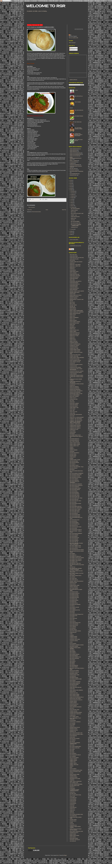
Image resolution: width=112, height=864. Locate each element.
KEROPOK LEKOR (73, 582)
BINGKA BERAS (73, 307)
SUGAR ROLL (72, 792)
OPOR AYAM (72, 688)
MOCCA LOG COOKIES (74, 670)
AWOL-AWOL (72, 279)
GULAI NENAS (72, 430)
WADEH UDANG (73, 834)
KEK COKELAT (72, 463)
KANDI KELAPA (73, 456)
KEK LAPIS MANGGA (74, 513)
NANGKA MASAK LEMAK (74, 674)
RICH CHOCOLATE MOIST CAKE (77, 213)
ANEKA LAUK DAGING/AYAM (35, 200)
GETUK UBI (72, 415)
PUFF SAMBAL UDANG (74, 716)
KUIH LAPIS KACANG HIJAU (75, 622)
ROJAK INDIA (72, 737)
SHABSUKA (72, 779)
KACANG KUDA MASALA (74, 452)
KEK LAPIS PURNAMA (74, 534)
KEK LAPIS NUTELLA (79, 96)
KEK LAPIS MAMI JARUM (74, 511)
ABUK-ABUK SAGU (73, 254)
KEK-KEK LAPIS (73, 168)
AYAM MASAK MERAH (74, 282)
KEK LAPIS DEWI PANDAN (75, 489)
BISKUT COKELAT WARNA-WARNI (76, 310)
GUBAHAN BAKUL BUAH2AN (75, 425)
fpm (58, 855)
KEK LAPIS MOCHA (73, 521)
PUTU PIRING (72, 724)
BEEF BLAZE (72, 302)
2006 (71, 234)
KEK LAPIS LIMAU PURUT (75, 510)
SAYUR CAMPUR (73, 768)
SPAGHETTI (72, 786)
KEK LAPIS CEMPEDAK (74, 480)
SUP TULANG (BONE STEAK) (75, 794)
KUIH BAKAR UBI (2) (74, 603)
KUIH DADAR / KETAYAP (74, 607)
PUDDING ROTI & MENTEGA (75, 713)
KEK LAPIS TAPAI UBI (74, 541)
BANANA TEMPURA (73, 298)
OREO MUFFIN (73, 691)
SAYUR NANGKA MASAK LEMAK (76, 770)
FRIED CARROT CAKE (74, 407)
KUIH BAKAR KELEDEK (74, 596)
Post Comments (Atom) (36, 211)
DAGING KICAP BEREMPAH (75, 389)
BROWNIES (72, 325)
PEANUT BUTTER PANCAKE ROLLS (77, 697)
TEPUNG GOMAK (73, 819)
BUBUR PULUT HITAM (74, 335)
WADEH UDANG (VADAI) (74, 835)
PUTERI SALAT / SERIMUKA (75, 721)
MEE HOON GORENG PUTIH (75, 657)
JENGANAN (72, 451)
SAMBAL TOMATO (73, 763)
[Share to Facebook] (45, 199)
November (73, 192)
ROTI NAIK (72, 750)
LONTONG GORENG (74, 640)
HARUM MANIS (73, 432)
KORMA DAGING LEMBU (74, 585)
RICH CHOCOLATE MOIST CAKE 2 (76, 734)
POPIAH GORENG (73, 705)
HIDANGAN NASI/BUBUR (74, 164)
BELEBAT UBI (72, 306)
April (72, 204)
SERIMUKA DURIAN (73, 777)
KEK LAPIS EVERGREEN (74, 493)
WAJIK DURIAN (73, 836)
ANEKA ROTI (72, 263)
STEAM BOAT (72, 788)
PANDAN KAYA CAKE (74, 692)
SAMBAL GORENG (73, 760)
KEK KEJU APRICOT (74, 468)
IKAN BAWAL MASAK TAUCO (75, 435)
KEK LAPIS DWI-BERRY (75, 208)
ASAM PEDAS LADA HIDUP (75, 275)
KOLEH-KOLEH (73, 583)
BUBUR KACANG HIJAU (74, 330)
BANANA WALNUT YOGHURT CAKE (76, 299)
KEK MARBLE (72, 553)
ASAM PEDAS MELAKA (75, 216)
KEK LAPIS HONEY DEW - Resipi (76, 497)
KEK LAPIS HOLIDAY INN (75, 223)
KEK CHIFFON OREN (74, 461)
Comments (72, 49)
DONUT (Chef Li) (73, 397)
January (72, 229)
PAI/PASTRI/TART (73, 175)
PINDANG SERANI (73, 701)
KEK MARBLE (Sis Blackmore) (75, 556)
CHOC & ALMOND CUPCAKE (75, 360)
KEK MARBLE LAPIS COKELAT (75, 560)
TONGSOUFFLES (74, 227)
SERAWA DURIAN (73, 775)
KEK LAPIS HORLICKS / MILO (75, 500)
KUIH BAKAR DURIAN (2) (74, 593)
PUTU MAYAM (72, 723)
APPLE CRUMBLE (73, 272)
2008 (71, 231)
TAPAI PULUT (72, 808)
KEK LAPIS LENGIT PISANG (75, 509)
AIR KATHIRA (72, 260)
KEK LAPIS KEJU (73, 504)
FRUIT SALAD (72, 408)
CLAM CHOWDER (73, 373)
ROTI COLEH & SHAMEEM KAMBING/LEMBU (76, 225)
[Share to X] (44, 199)
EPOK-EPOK (72, 401)
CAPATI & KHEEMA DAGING (75, 344)
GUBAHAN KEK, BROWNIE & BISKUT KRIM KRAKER (78, 134)
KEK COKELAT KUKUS (74, 465)
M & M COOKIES (73, 643)
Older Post (64, 209)
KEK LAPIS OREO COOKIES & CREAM (78, 128)
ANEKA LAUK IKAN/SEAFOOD (75, 154)
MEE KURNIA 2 (73, 661)
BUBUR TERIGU (73, 339)
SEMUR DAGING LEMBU (74, 774)
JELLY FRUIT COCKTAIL (74, 441)
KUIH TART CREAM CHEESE (75, 630)
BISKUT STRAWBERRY (74, 317)
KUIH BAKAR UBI (73, 601)
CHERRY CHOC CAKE (74, 356)
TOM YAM (73, 219)
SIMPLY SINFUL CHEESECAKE (76, 781)
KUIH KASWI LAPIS (73, 615)
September (73, 196)
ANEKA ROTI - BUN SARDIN (75, 264)
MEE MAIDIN (72, 662)
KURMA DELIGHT (73, 632)
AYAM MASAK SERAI (74, 285)
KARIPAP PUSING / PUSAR (75, 459)
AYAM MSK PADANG (74, 286)
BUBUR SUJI (72, 337)
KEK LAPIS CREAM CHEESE (75, 488)
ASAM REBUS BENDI (74, 278)
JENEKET (72, 447)
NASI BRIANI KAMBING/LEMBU (76, 678)
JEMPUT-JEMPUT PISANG (75, 444)
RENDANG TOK (73, 731)
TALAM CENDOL (73, 799)
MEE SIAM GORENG (74, 666)
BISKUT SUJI (72, 318)
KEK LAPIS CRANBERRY (74, 486)
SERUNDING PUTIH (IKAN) (75, 778)
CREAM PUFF (72, 385)
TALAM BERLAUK (73, 797)
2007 (71, 232)
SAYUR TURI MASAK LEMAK (75, 771)
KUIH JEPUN (72, 611)
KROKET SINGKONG (74, 586)
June (72, 200)
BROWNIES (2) (73, 327)
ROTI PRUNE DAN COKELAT (75, 754)
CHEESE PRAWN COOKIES (75, 349)
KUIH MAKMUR (73, 628)
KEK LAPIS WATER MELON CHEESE (77, 549)
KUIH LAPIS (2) (73, 621)
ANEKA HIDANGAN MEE (74, 148)
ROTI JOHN (72, 745)
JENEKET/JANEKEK (73, 449)
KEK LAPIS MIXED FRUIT (74, 519)
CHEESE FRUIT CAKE (74, 348)
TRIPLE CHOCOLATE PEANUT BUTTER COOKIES (75, 829)
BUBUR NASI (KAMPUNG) (75, 332)
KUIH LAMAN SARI (73, 618)
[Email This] (42, 199)
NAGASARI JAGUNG (74, 673)
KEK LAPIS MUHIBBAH (75, 221)
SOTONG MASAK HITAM (74, 785)
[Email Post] (40, 199)
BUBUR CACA (73, 218)
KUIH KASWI (72, 612)
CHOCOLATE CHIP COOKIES (75, 367)
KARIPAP (71, 458)
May (72, 202)
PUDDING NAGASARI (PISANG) (76, 712)
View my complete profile (73, 37)
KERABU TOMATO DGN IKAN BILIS (76, 581)
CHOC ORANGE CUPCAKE (75, 361)
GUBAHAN (72, 163)
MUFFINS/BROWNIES (74, 173)
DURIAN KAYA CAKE (74, 399)
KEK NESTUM (72, 567)
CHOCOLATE (72, 363)
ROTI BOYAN (72, 741)
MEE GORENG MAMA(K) (74, 654)
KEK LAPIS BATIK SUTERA (75, 476)
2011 (71, 186)
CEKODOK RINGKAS (74, 346)
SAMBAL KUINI (72, 761)
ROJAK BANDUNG (73, 735)
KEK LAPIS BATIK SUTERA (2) (75, 477)
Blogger (65, 855)
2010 (71, 188)
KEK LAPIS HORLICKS (79, 110)
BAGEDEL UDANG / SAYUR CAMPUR (77, 291)
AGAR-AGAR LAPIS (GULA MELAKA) (77, 257)
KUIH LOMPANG (73, 626)
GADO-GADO (72, 413)
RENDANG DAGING (73, 728)
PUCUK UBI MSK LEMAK (74, 709)
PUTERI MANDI (73, 720)
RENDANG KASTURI (74, 730)
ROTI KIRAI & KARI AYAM (74, 747)
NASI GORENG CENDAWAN (75, 681)
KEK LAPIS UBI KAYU (74, 548)
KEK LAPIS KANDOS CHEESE (75, 503)
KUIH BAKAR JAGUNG (74, 594)
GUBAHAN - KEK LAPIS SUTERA (76, 420)
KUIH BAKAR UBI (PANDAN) (75, 604)
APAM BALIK (72, 268)
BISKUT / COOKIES (73, 160)
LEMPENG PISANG (73, 636)
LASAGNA (72, 635)
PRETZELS (72, 708)
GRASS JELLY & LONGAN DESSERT (77, 417)
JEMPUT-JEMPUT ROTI (74, 445)
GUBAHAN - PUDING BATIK (75, 423)
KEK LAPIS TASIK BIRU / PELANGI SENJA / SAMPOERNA (76, 544)
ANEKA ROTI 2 (72, 267)
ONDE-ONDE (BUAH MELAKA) (75, 687)
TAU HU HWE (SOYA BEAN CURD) (76, 814)
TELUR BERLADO (73, 815)
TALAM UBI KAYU (73, 807)
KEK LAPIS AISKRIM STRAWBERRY (76, 473)
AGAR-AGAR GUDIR (74, 256)
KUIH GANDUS (72, 608)
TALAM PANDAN (73, 803)
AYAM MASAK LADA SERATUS (75, 281)
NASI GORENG (73, 680)
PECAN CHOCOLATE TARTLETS (76, 699)
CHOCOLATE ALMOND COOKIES (76, 364)
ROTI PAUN (72, 752)
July (72, 199)
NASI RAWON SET (73, 685)
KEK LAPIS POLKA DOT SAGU (75, 526)
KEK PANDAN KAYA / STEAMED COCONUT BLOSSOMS (76, 569)
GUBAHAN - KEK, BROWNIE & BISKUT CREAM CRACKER (75, 422)
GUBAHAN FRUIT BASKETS (75, 426)
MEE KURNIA (72, 659)
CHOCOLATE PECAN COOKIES (76, 372)
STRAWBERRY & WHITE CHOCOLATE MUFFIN (74, 790)
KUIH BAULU (72, 605)
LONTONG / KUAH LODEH (75, 639)
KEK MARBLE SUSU (73, 561)
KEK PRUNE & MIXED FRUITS (75, 575)
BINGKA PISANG (73, 309)
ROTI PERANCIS (73, 753)
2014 (71, 181)
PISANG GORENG (74, 210)
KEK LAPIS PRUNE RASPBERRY (76, 533)
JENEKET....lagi (74, 215)
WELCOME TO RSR (45, 6)
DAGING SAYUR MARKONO (75, 392)
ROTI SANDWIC (73, 756)
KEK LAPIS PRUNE (73, 528)
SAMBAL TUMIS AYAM (74, 764)
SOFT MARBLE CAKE (74, 782)
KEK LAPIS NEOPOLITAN (74, 524)
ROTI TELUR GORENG (74, 757)
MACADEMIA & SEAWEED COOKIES (77, 644)
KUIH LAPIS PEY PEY (74, 625)
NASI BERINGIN (73, 676)
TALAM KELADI (73, 801)
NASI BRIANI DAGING (74, 677)
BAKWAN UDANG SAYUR (74, 292)
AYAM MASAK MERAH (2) (75, 284)
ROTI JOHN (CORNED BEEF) (75, 746)
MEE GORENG (72, 651)
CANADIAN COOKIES (74, 342)
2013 (71, 183)
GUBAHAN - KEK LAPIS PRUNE (76, 418)
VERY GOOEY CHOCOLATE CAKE (76, 831)
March (72, 205)
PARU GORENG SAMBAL (74, 694)
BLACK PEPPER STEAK (74, 323)
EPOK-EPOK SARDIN (74, 404)
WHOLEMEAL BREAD (74, 838)
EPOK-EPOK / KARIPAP (74, 403)
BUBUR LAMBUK (73, 331)
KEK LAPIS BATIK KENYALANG (76, 474)
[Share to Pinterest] (46, 199)
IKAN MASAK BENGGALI (74, 438)
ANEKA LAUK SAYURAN (74, 155)
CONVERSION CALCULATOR (75, 245)
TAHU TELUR (72, 796)
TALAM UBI (72, 806)
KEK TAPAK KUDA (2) (74, 579)
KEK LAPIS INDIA (73, 502)
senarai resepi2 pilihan (74, 239)
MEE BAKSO (72, 650)
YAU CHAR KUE (73, 841)
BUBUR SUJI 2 (72, 338)
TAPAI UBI (72, 811)
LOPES (71, 642)
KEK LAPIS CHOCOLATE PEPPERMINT (74, 482)
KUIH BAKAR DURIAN (74, 591)
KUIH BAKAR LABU (73, 598)
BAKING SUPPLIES (73, 79)
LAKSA (71, 633)
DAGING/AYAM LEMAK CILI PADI (76, 393)
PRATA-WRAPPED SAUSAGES (75, 706)
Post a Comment (32, 207)
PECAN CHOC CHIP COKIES (75, 698)
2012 (71, 185)
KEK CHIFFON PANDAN (74, 462)
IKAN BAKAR (72, 433)
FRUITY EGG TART (73, 411)
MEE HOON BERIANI (74, 655)
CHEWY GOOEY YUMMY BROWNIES (77, 357)
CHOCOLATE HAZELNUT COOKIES (76, 371)
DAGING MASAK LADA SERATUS (76, 390)
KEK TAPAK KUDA (73, 578)
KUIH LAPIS (72, 619)
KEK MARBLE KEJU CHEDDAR (75, 559)
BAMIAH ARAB (72, 293)
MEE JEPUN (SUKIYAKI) (74, 658)
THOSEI (71, 822)
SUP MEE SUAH (73, 793)
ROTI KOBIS (72, 749)
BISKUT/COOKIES (73, 320)
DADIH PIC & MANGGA (74, 386)
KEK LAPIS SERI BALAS (74, 537)
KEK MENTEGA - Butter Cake (75, 563)
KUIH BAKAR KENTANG (74, 597)
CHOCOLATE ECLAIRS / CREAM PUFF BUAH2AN (76, 369)
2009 (71, 189)
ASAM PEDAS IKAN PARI (74, 274)
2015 (71, 180)
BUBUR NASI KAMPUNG (74, 334)
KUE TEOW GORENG (74, 588)
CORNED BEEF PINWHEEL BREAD (76, 375)
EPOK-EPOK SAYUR (74, 406)
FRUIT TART (72, 410)
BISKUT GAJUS (73, 314)
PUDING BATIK (73, 715)
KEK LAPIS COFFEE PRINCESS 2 (76, 485)
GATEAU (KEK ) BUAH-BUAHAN (76, 414)
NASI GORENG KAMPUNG (75, 683)
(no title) (76, 90)
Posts (71, 47)
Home (47, 209)
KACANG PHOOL (73, 454)
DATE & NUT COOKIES (74, 396)
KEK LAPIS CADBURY (74, 478)
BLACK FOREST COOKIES (75, 321)
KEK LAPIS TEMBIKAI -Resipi (75, 545)
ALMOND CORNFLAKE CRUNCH (76, 261)
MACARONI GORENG (74, 646)
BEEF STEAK (73, 211)
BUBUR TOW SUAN (73, 341)
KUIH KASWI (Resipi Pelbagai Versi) (76, 614)
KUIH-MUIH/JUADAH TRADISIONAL (76, 171)
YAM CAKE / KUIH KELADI (75, 839)
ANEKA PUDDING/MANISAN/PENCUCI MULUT (75, 158)
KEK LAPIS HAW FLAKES (74, 495)
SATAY (71, 767)
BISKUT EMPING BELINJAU (75, 313)
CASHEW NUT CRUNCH (74, 345)
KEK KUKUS (72, 469)
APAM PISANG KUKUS (74, 271)
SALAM (71, 107)
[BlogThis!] (43, 199)
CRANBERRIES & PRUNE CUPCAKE (77, 383)
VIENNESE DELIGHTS (74, 832)
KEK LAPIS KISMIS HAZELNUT (75, 506)
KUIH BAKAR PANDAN (79, 116)
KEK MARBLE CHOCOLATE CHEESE (77, 557)
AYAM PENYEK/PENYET (74, 288)
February (73, 207)
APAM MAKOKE (73, 270)
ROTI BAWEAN (72, 739)
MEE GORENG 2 (73, 652)
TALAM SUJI (72, 804)
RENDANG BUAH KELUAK (75, 727)
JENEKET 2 (72, 448)
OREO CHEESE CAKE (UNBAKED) (76, 690)
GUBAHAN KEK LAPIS (74, 429)
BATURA (71, 300)
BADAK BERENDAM (73, 289)
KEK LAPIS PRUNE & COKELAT (76, 529)
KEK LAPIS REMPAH (74, 536)
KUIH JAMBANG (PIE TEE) (75, 610)
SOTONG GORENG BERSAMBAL (76, 784)
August (72, 197)
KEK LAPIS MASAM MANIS (75, 514)
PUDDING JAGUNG (73, 711)
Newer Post (29, 209)
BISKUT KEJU (72, 316)
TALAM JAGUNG (73, 800)
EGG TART (72, 400)
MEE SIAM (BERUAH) (74, 665)
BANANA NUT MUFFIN (74, 296)
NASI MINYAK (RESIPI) (74, 684)
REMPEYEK (72, 725)
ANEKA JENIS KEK (73, 150)
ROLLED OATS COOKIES (74, 738)
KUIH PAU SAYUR (73, 629)
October (72, 194)
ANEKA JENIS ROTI (73, 151)
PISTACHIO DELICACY (74, 704)
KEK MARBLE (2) (73, 554)
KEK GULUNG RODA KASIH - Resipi (76, 466)
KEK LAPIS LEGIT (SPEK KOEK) (76, 507)
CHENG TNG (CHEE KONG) (75, 354)
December (73, 191)
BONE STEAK (72, 324)
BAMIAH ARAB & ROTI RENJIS (75, 295)
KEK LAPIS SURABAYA (74, 540)
